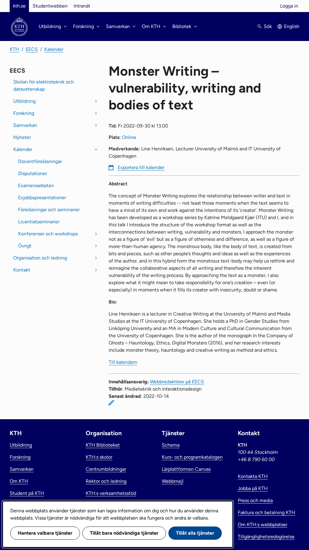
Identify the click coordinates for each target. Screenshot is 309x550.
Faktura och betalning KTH (266, 512)
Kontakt (21, 270)
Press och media (255, 500)
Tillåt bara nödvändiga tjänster (124, 533)
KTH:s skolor (99, 457)
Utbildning (24, 101)
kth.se (19, 6)
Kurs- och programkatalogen (192, 457)
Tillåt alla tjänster (195, 533)
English (291, 26)
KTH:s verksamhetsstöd (111, 493)
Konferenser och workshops (48, 234)
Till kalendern (123, 362)
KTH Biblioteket (103, 445)
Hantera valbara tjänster (45, 533)
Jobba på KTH (253, 488)
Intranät (82, 6)
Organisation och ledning (40, 258)
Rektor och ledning (106, 481)
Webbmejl (172, 481)
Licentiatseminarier (38, 222)
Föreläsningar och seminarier (49, 209)
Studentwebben (50, 6)
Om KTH (19, 481)
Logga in (289, 6)
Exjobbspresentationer (42, 197)
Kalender (53, 49)
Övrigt (24, 246)
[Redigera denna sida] (111, 402)
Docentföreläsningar (40, 161)
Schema (171, 445)
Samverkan (25, 125)
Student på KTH (27, 493)
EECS (32, 49)
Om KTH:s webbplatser (262, 524)
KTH (14, 49)
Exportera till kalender (141, 167)
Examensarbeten (36, 185)
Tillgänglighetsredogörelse (266, 536)
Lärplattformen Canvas (186, 469)
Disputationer (32, 173)
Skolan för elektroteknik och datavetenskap (43, 85)
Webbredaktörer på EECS (177, 382)
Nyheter (22, 137)
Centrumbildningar (106, 469)
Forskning (23, 113)
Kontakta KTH (253, 476)
